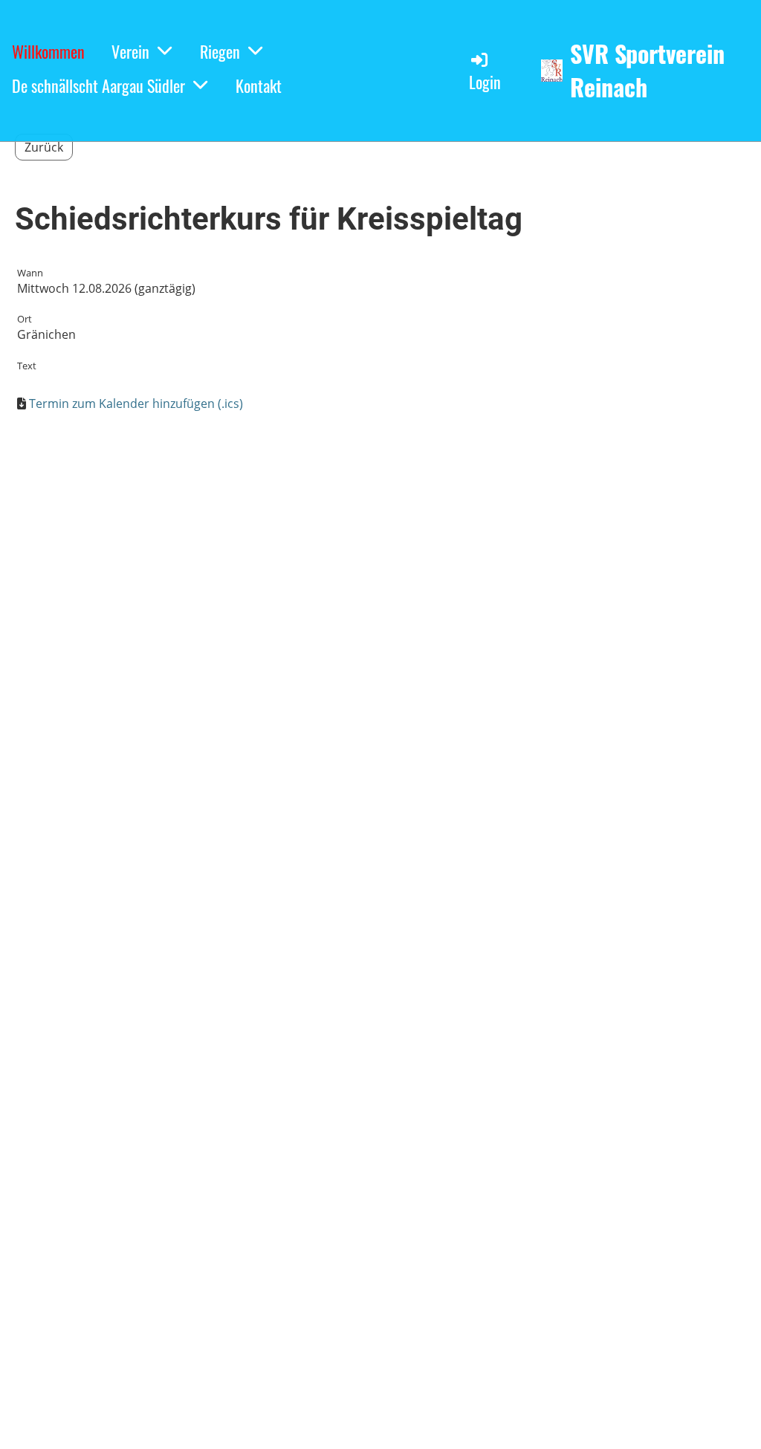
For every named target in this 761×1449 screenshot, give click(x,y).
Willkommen (48, 51)
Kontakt (259, 85)
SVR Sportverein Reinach (647, 70)
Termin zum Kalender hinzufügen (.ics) (136, 403)
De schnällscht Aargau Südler (98, 85)
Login (485, 82)
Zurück (44, 147)
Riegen (220, 51)
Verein (130, 51)
